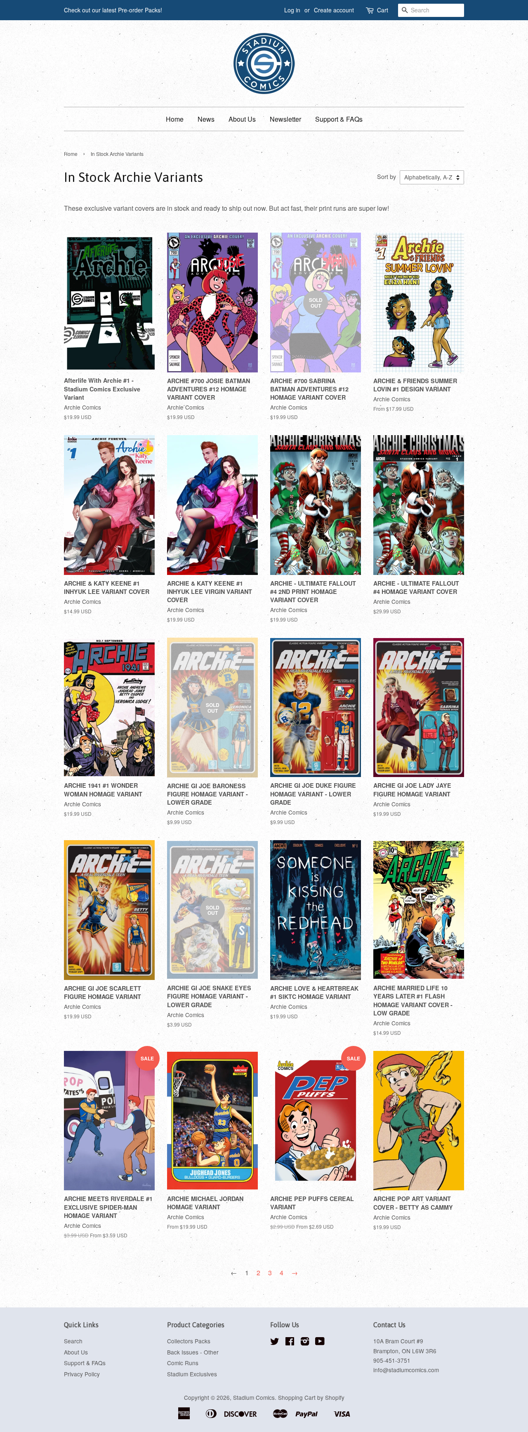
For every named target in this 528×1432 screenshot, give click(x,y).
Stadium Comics (254, 1397)
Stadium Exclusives (192, 1374)
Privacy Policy (82, 1374)
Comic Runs (182, 1363)
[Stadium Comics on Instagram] (304, 1342)
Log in (292, 10)
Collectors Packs (188, 1341)
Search (73, 1341)
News (206, 119)
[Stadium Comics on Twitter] (274, 1342)
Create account (334, 10)
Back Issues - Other (193, 1352)
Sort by (386, 176)
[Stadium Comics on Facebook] (290, 1342)
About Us (242, 119)
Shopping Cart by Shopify (311, 1397)
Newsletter (285, 119)
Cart (382, 10)
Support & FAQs (339, 119)
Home (175, 119)
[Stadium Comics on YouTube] (320, 1342)
